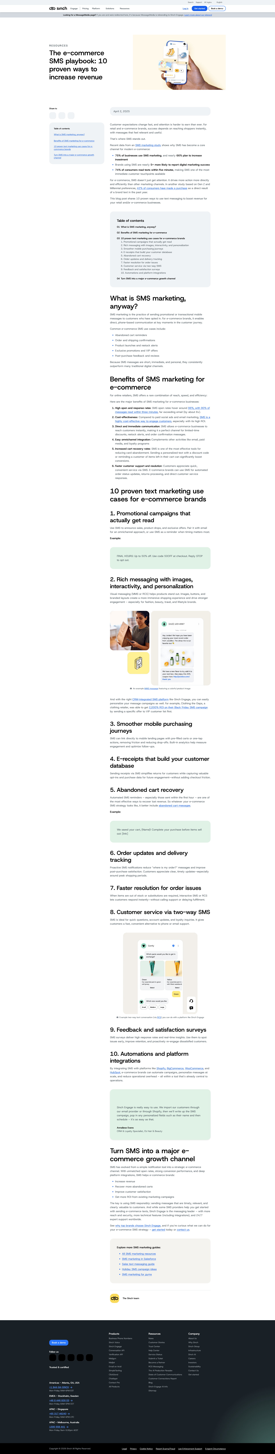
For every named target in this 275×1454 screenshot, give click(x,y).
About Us (192, 1338)
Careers (192, 1358)
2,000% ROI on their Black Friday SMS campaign (178, 707)
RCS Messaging (156, 1366)
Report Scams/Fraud (165, 1448)
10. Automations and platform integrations (143, 272)
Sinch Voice (114, 1342)
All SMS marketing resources (139, 1253)
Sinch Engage (115, 1346)
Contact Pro (114, 1382)
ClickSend (113, 1374)
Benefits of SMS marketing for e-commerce (74, 140)
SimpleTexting (115, 1370)
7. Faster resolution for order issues (139, 262)
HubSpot (115, 1072)
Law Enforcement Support (190, 1448)
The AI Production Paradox (160, 1370)
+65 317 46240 (57, 1413)
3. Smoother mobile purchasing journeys (142, 248)
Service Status (155, 1354)
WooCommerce (194, 1068)
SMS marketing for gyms (137, 1274)
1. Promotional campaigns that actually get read (146, 241)
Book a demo (217, 8)
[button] (189, 2)
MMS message (151, 688)
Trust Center (154, 1346)
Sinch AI (192, 1354)
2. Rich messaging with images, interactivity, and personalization (155, 245)
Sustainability (194, 1366)
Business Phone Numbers (120, 1338)
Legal (124, 1448)
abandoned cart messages (174, 805)
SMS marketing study (148, 145)
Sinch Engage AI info (158, 1386)
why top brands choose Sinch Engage (138, 1225)
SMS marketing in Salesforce (139, 1259)
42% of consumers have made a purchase (162, 188)
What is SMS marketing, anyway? (69, 134)
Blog (151, 1382)
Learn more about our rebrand (198, 15)
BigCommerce (175, 1068)
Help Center (154, 1350)
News (151, 1338)
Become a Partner (157, 1362)
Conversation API (116, 1350)
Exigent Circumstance (215, 1448)
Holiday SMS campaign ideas (139, 1269)
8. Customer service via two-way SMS (141, 265)
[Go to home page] (58, 8)
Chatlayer (113, 1378)
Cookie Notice (146, 1448)
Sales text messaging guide (138, 1264)
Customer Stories (157, 1342)
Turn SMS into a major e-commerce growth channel (74, 156)
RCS (159, 1017)
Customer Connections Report (163, 1378)
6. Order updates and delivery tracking (141, 259)
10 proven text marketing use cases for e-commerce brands (73, 147)
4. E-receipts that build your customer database (146, 252)
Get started (199, 8)
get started (158, 1229)
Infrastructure (194, 1350)
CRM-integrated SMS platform (150, 699)
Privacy (133, 1448)
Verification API (116, 1354)
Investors (192, 1362)
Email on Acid (115, 1366)
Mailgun (112, 1358)
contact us (183, 1229)
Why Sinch (193, 1342)
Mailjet (112, 1362)
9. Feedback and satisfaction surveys (140, 269)
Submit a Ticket (156, 1358)
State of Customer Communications (165, 1374)
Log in (185, 8)
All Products (114, 1386)
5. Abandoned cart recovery (136, 255)
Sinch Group (194, 1346)
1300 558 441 (57, 1426)
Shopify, (161, 1068)
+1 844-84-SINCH (59, 1387)
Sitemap (152, 1390)
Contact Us (193, 1370)
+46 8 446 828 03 (59, 1400)
